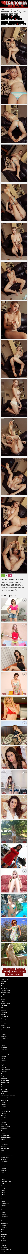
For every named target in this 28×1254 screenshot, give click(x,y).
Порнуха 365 (20, 969)
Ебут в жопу (4, 1089)
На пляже (3, 1164)
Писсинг (3, 1192)
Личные (3, 1131)
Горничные (4, 1067)
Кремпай (3, 1117)
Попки (11, 14)
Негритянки (4, 1175)
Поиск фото (4, 979)
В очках (3, 1032)
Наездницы (4, 1170)
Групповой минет (5, 1069)
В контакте (4, 1021)
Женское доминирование (8, 1095)
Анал (2, 983)
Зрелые (3, 1102)
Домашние (4, 1078)
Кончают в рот (5, 1109)
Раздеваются (21, 24)
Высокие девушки (6, 1054)
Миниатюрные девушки (7, 1155)
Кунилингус (4, 1120)
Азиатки (3, 981)
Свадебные (4, 1214)
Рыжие (3, 1212)
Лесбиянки (4, 1124)
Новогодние (4, 1177)
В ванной (3, 1010)
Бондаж (3, 994)
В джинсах (4, 1012)
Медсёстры (4, 1146)
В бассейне (4, 1005)
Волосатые (4, 1049)
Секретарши (4, 1218)
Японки (3, 1251)
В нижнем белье (6, 17)
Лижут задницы (5, 1126)
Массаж (3, 1142)
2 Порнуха (6, 971)
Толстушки (4, 1234)
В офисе (3, 1030)
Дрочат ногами (5, 1082)
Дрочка (3, 1084)
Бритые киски (5, 24)
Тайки (2, 1229)
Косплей (3, 1113)
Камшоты (3, 1106)
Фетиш (3, 1238)
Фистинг (3, 1240)
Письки (21, 22)
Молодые (18, 19)
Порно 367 (22, 971)
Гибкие (3, 1058)
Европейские (15, 17)
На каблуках (4, 1161)
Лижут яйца (4, 1128)
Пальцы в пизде (5, 1188)
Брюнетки (3, 999)
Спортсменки (4, 1223)
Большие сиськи (13, 22)
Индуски (3, 1104)
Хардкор (3, 1245)
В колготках (4, 1016)
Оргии (2, 1183)
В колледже (4, 1019)
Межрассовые (5, 1148)
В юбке (3, 1045)
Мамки (3, 1139)
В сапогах (3, 1034)
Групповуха (4, 1071)
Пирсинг (3, 1190)
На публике (4, 1166)
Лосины (3, 1133)
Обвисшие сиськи (6, 1181)
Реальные (3, 1210)
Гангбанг (3, 1056)
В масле (3, 1025)
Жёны (2, 1093)
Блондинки (5, 19)
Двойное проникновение (8, 1073)
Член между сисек (6, 1249)
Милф (2, 1150)
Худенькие (4, 1247)
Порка (3, 1201)
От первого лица (5, 1186)
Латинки (3, 1122)
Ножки (16, 14)
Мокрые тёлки (5, 1157)
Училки (3, 1236)
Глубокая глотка (5, 1065)
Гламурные (5, 22)
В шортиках (4, 1043)
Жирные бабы (5, 1098)
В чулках (3, 1041)
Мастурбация (4, 1144)
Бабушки (3, 986)
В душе (3, 1014)
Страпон (3, 1225)
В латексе (3, 1023)
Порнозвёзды (5, 1203)
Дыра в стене (4, 1087)
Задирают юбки (5, 1100)
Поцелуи (3, 1205)
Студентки (4, 1227)
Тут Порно (14, 971)
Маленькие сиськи (6, 1137)
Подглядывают (5, 1197)
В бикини (3, 1008)
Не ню (2, 1172)
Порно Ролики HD (9, 969)
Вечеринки (4, 1047)
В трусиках (13, 24)
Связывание (4, 1216)
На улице (3, 1168)
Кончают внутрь (5, 1111)
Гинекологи (4, 1060)
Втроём (3, 1052)
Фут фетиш (5, 14)
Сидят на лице (5, 1221)
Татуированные (5, 1232)
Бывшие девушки (5, 1003)
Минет (3, 1153)
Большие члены (5, 992)
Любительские (5, 1135)
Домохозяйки (5, 1080)
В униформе (4, 1038)
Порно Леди (9, 974)
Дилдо (3, 1076)
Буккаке (3, 1001)
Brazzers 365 (18, 974)
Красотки (11, 19)
